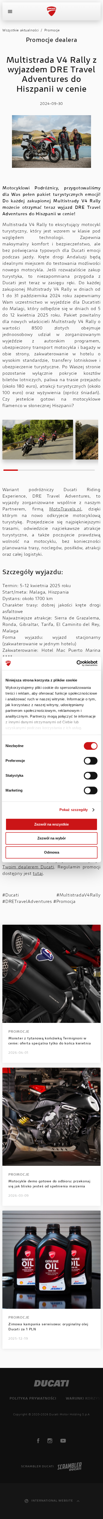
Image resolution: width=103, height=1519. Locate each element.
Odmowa (51, 852)
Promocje (52, 30)
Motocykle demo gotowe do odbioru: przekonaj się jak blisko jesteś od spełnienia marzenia (49, 1184)
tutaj (38, 874)
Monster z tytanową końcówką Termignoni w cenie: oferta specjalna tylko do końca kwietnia (49, 1041)
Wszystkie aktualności (20, 30)
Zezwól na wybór (51, 838)
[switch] (90, 761)
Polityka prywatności (33, 1398)
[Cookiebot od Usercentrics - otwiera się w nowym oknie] (76, 663)
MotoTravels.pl (65, 509)
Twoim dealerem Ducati (28, 867)
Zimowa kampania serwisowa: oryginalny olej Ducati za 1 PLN (48, 1327)
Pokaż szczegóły (73, 810)
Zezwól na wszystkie (51, 824)
